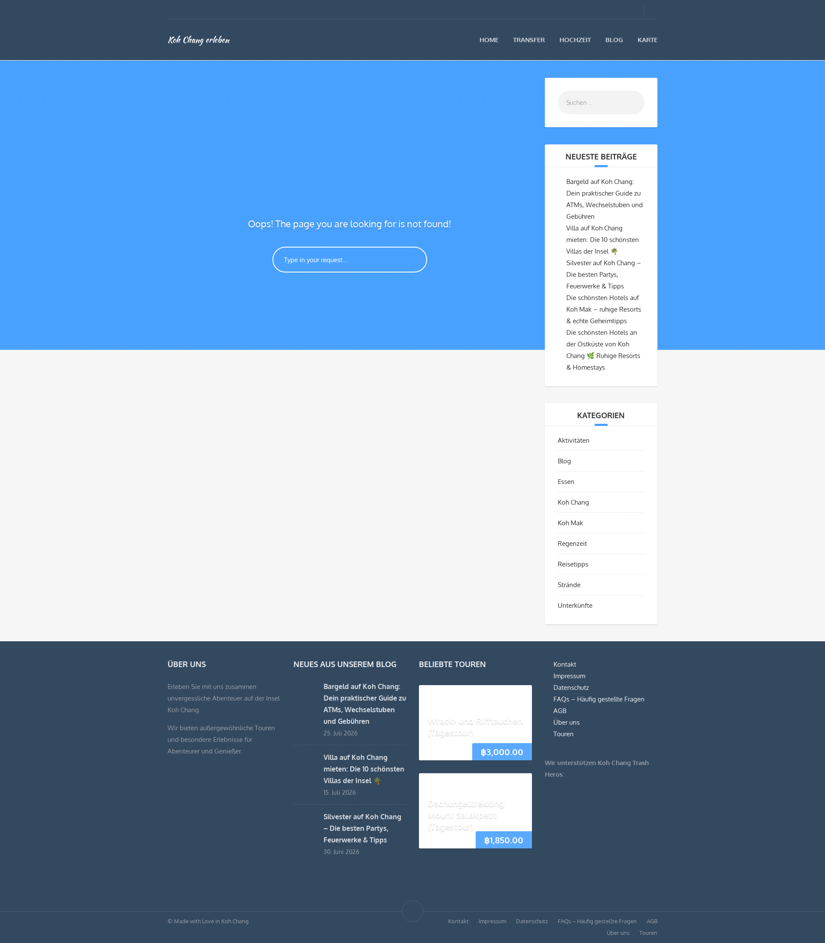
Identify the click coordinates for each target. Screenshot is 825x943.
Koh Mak (570, 523)
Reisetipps (573, 564)
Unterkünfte (575, 605)
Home (489, 40)
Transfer (529, 40)
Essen (566, 482)
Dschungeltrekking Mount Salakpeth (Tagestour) (466, 814)
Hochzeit (575, 40)
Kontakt (564, 664)
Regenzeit (572, 543)
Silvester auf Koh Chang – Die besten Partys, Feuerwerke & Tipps (603, 274)
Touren (563, 734)
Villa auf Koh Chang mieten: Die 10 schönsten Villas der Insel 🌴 (602, 239)
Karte (647, 40)
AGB (559, 711)
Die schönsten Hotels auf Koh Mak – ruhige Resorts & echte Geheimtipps (603, 309)
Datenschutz (571, 687)
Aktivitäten (574, 440)
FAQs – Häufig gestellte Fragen (599, 699)
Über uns (566, 722)
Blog (614, 40)
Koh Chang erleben (198, 40)
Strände (569, 585)
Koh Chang (573, 502)
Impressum (569, 676)
